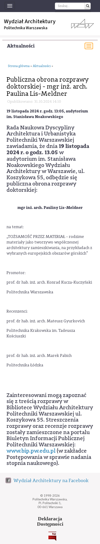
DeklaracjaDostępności (50, 521)
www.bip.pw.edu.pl (31, 450)
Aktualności (21, 46)
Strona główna (19, 66)
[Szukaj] (88, 6)
